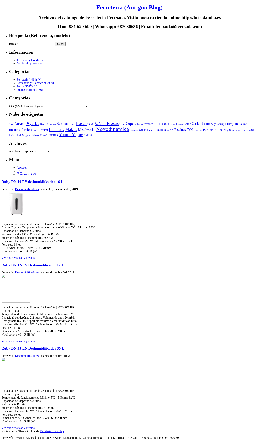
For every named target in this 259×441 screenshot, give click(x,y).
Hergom (232, 124)
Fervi (156, 124)
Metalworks (86, 130)
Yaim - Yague (71, 134)
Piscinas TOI (183, 130)
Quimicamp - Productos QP (241, 130)
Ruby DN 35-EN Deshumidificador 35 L (33, 348)
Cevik (90, 123)
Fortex (172, 124)
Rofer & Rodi (15, 135)
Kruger (44, 130)
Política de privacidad (29, 63)
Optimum (134, 130)
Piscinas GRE (164, 130)
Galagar (179, 124)
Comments (26, 174)
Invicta (27, 130)
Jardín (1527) (25, 86)
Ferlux (140, 124)
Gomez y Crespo (215, 124)
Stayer (35, 135)
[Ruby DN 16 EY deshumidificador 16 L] (16, 218)
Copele (131, 123)
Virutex (53, 135)
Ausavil (20, 124)
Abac (11, 124)
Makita (71, 129)
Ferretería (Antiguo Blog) (129, 7)
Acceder (22, 167)
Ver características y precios (18, 257)
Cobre (122, 124)
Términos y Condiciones (31, 60)
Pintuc (150, 130)
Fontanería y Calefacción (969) (35, 83)
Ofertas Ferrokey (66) (30, 89)
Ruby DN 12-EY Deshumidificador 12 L (33, 265)
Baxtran (62, 124)
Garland (197, 124)
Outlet (142, 129)
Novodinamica (112, 129)
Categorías (15, 106)
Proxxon (198, 130)
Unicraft (43, 135)
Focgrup (164, 123)
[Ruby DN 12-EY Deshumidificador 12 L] (16, 301)
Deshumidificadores (27, 189)
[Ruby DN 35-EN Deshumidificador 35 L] (16, 385)
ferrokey (148, 123)
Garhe (187, 123)
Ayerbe (32, 123)
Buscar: (13, 43)
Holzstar (243, 123)
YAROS (88, 135)
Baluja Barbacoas (48, 124)
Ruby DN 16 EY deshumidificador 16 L (32, 182)
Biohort (72, 124)
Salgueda (27, 135)
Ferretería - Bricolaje (52, 431)
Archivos (14, 151)
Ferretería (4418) (27, 79)
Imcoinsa (15, 130)
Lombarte (56, 129)
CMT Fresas (107, 123)
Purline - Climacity (215, 130)
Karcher (36, 130)
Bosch (81, 123)
